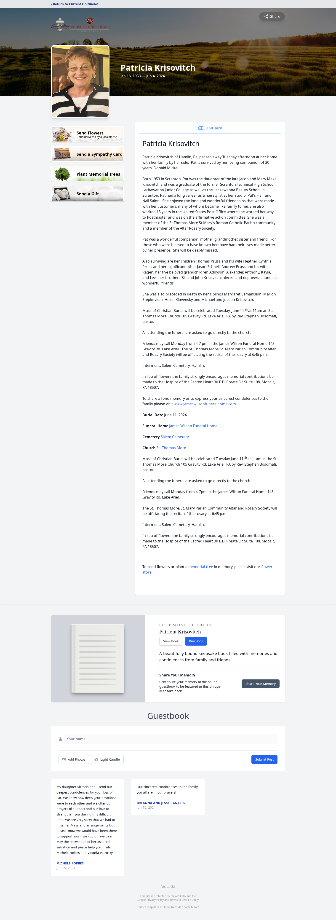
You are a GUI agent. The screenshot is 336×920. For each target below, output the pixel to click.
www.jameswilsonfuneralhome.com (205, 403)
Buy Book (196, 641)
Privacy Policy (155, 900)
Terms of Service (180, 900)
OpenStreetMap (173, 907)
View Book (171, 641)
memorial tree (200, 566)
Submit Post (264, 759)
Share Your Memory (260, 683)
